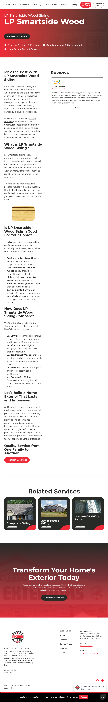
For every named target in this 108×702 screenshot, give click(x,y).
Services (63, 640)
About (62, 635)
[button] (11, 5)
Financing (37, 5)
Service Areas (51, 5)
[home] (4, 4)
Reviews (64, 5)
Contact (63, 652)
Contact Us (98, 4)
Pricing (74, 5)
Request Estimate (86, 4)
